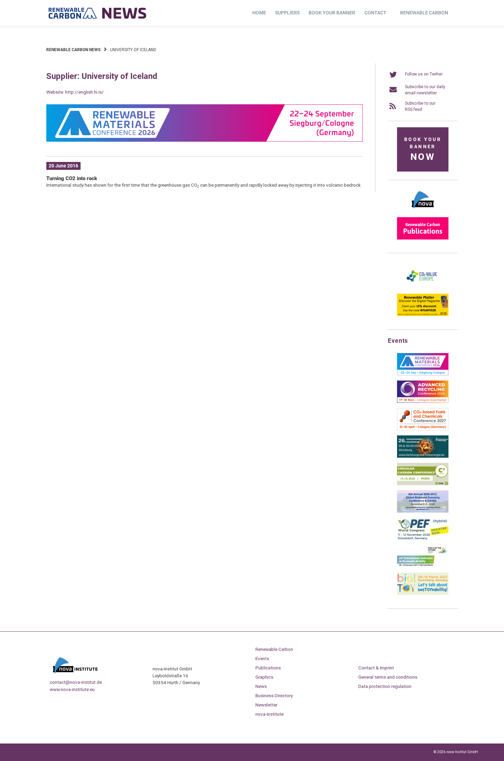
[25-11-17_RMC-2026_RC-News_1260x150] (204, 140)
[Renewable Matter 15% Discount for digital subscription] (422, 314)
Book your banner (332, 12)
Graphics (264, 677)
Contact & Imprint (376, 667)
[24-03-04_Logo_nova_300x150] (422, 210)
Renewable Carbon (424, 12)
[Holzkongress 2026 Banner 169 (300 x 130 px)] (422, 456)
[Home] (97, 13)
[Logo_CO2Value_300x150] (422, 287)
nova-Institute (269, 714)
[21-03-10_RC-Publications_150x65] (422, 238)
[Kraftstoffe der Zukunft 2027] (422, 566)
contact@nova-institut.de (76, 682)
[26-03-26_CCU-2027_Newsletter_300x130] (422, 428)
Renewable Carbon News (73, 49)
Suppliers (287, 12)
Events (262, 658)
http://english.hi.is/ (84, 92)
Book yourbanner (422, 149)
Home (259, 12)
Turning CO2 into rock (71, 178)
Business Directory (274, 695)
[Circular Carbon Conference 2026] (422, 483)
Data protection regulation (384, 686)
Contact (375, 12)
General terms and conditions (387, 677)
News (261, 686)
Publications (268, 667)
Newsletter (266, 704)
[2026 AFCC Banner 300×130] (422, 511)
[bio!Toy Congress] (422, 593)
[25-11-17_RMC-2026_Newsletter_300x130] (422, 374)
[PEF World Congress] (422, 538)
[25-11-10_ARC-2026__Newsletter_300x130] (422, 401)
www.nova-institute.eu (72, 689)
